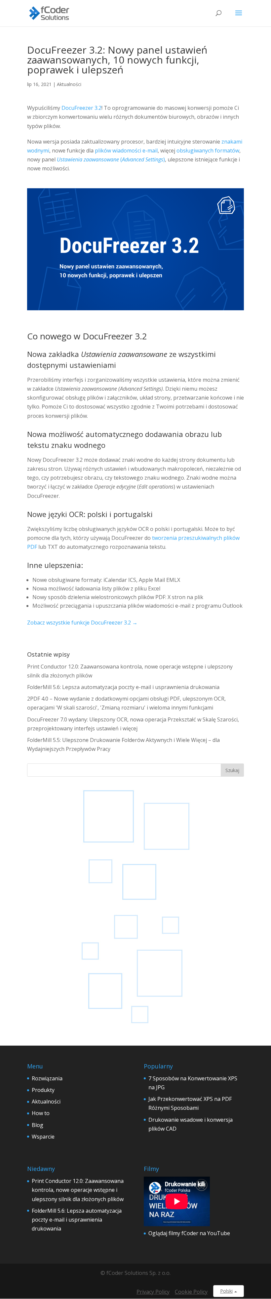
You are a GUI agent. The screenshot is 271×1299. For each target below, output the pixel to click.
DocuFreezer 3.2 (81, 107)
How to (41, 1113)
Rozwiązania (47, 1078)
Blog (37, 1125)
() (111, 159)
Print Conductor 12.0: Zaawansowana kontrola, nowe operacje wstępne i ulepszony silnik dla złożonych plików (78, 1189)
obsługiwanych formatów (207, 150)
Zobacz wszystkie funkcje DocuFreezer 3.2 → (82, 622)
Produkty (43, 1090)
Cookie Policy (191, 1291)
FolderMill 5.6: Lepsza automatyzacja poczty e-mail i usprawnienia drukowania (123, 687)
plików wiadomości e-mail (126, 150)
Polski (226, 1291)
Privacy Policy (153, 1291)
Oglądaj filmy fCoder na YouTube (189, 1233)
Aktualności (69, 84)
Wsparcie (43, 1136)
